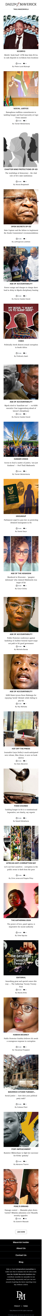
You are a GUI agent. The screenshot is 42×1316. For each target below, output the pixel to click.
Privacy (17, 1306)
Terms (25, 1306)
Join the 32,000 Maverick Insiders (19, 1274)
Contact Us (21, 1255)
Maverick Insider (21, 1242)
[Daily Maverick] (21, 4)
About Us (21, 1248)
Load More (21, 1232)
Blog (21, 1262)
